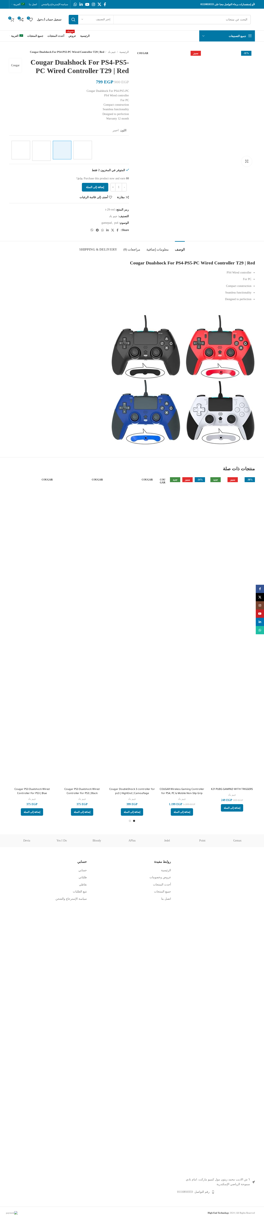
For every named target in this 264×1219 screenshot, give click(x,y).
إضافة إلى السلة (95, 187)
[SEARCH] (73, 19)
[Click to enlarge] (247, 161)
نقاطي (83, 884)
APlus (132, 840)
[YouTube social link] (87, 4)
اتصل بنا (166, 898)
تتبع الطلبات (80, 891)
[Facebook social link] (105, 4)
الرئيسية (124, 51)
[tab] (180, 247)
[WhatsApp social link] (75, 4)
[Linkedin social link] (81, 4)
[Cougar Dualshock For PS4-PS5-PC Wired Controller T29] (41, 151)
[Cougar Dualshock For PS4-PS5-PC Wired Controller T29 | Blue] (82, 150)
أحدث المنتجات (162, 884)
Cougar (15, 65)
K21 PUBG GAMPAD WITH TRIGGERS (232, 789)
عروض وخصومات (160, 877)
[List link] (216, 1192)
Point (202, 840)
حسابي (82, 870)
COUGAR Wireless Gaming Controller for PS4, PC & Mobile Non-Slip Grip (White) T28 (182, 793)
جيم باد (111, 51)
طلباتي (83, 877)
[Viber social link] (92, 230)
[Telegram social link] (97, 230)
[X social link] (99, 4)
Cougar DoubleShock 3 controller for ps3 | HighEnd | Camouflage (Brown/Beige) (132, 793)
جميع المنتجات (162, 891)
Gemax (237, 840)
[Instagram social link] (93, 4)
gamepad (106, 222)
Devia (26, 840)
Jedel (167, 840)
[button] (232, 808)
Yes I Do (62, 840)
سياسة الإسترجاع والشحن (71, 898)
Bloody (97, 840)
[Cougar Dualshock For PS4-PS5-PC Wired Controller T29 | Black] (21, 150)
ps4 (116, 222)
